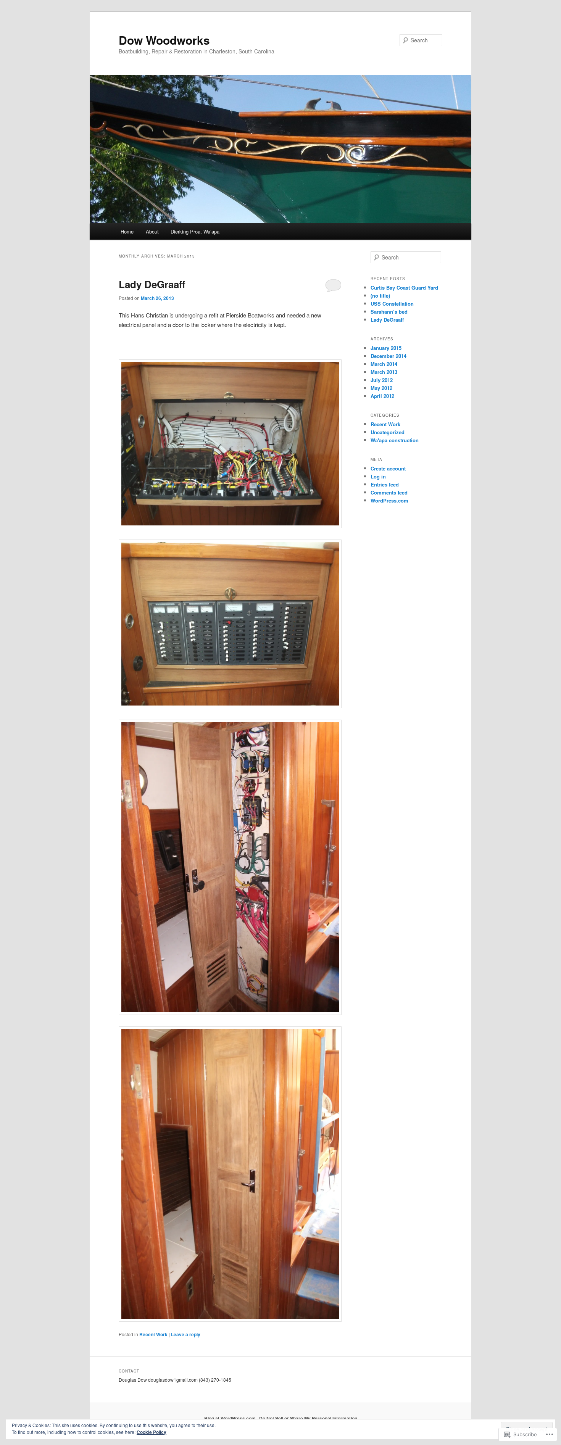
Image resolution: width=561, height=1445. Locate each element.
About (152, 231)
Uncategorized (388, 432)
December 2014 (388, 355)
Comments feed (389, 492)
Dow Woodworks (164, 40)
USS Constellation (392, 303)
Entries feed (385, 484)
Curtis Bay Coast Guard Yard (404, 287)
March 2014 (384, 363)
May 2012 (381, 387)
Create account (388, 468)
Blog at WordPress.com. (230, 1418)
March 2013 (384, 371)
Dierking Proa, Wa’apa (195, 231)
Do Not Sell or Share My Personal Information (308, 1418)
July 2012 (382, 379)
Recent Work (153, 1334)
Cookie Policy (151, 1432)
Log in (378, 476)
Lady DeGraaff (152, 284)
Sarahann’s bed (389, 311)
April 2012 (382, 396)
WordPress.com (389, 500)
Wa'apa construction (395, 440)
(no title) (380, 295)
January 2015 (386, 347)
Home (127, 231)
